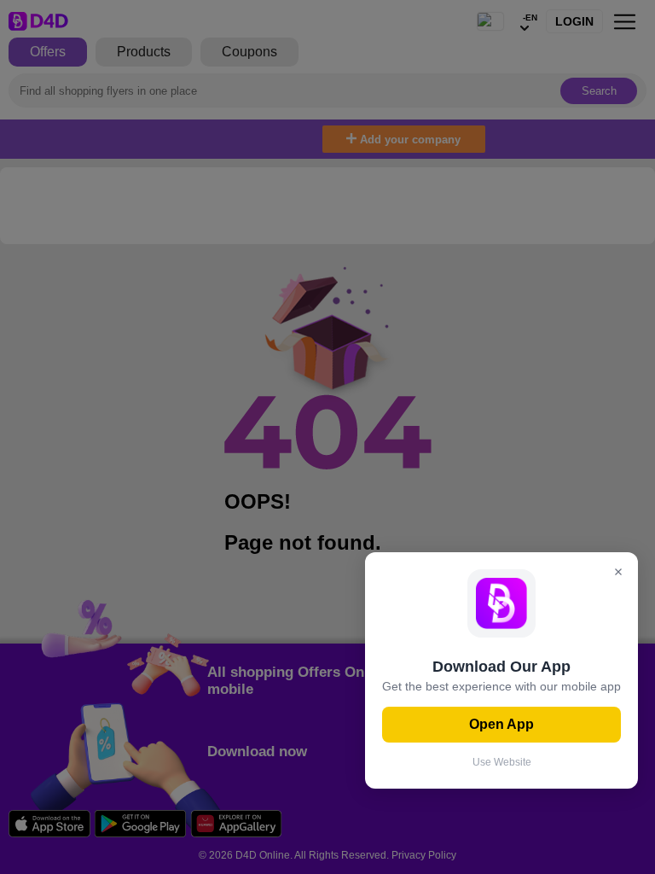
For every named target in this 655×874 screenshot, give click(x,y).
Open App (501, 724)
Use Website (501, 762)
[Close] (618, 573)
